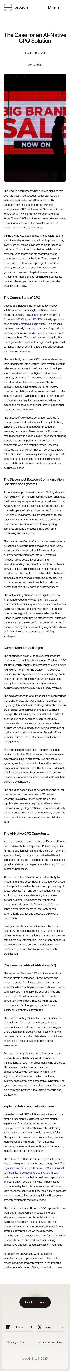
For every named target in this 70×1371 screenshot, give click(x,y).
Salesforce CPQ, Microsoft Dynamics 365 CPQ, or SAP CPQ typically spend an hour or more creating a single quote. (34, 319)
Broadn (11, 1253)
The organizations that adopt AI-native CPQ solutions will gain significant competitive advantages (35, 1168)
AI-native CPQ (28, 973)
